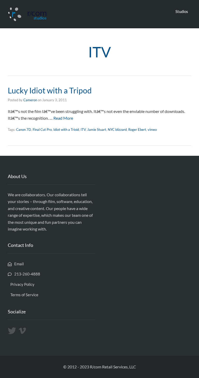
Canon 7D (23, 129)
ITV (83, 129)
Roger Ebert (137, 129)
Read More (63, 118)
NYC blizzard (117, 129)
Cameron (30, 100)
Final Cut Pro (42, 129)
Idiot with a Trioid (66, 129)
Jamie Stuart (96, 129)
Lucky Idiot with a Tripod (50, 90)
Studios (181, 11)
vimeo (152, 129)
